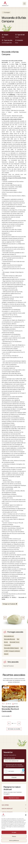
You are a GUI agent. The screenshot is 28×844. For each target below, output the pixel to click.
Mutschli (6, 654)
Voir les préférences (14, 840)
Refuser (14, 836)
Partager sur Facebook (9, 604)
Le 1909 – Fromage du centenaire (12, 651)
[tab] (12, 723)
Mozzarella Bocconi (9, 636)
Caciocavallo (7, 645)
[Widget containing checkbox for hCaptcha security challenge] (15, 771)
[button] (26, 815)
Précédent (9, 723)
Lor (21, 648)
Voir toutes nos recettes (14, 729)
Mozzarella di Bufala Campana (11, 648)
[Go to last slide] (5, 617)
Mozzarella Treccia (14, 642)
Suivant (19, 723)
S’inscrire (14, 777)
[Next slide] (23, 617)
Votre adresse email (10, 758)
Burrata (6, 642)
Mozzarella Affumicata (9, 639)
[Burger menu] (24, 3)
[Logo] (5, 3)
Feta (18, 639)
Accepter (14, 832)
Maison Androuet (7, 808)
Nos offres (5, 805)
